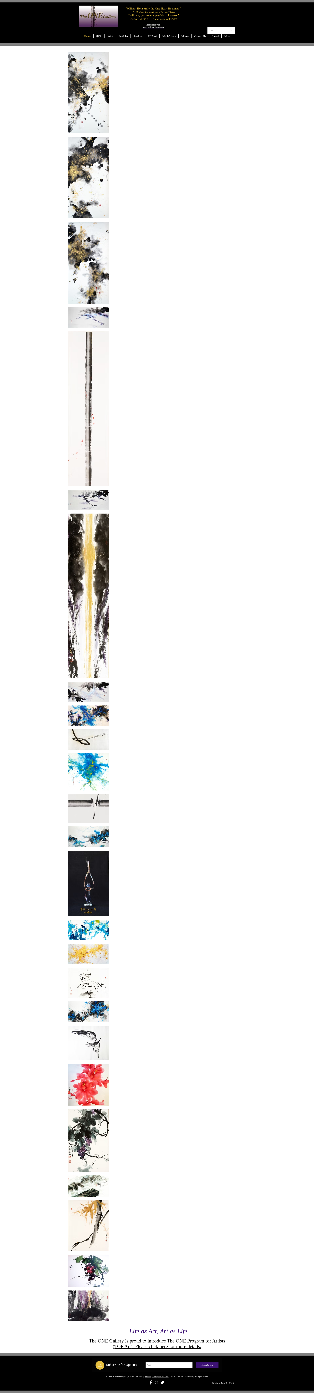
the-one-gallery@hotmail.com (157, 1376)
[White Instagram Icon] (157, 1382)
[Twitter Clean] (162, 1382)
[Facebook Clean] (151, 1382)
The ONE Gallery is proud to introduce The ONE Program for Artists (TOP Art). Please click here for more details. (157, 1343)
